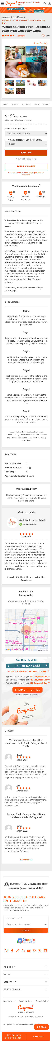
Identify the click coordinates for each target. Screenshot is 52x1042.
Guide (37, 104)
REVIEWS (46, 104)
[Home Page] (11, 3)
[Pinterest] (34, 950)
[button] (2, 3)
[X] (40, 950)
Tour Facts (26, 104)
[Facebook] (12, 950)
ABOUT (5, 104)
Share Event (39, 43)
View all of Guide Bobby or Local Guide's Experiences (26, 578)
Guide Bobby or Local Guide (32, 520)
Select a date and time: (16, 128)
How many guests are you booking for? (23, 139)
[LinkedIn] (45, 950)
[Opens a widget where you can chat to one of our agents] (41, 1027)
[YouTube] (29, 950)
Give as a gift (27, 166)
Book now (26, 152)
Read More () (26, 859)
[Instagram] (6, 950)
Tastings (14, 104)
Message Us (22, 2)
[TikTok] (18, 950)
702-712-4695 (39, 1017)
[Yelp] (23, 950)
